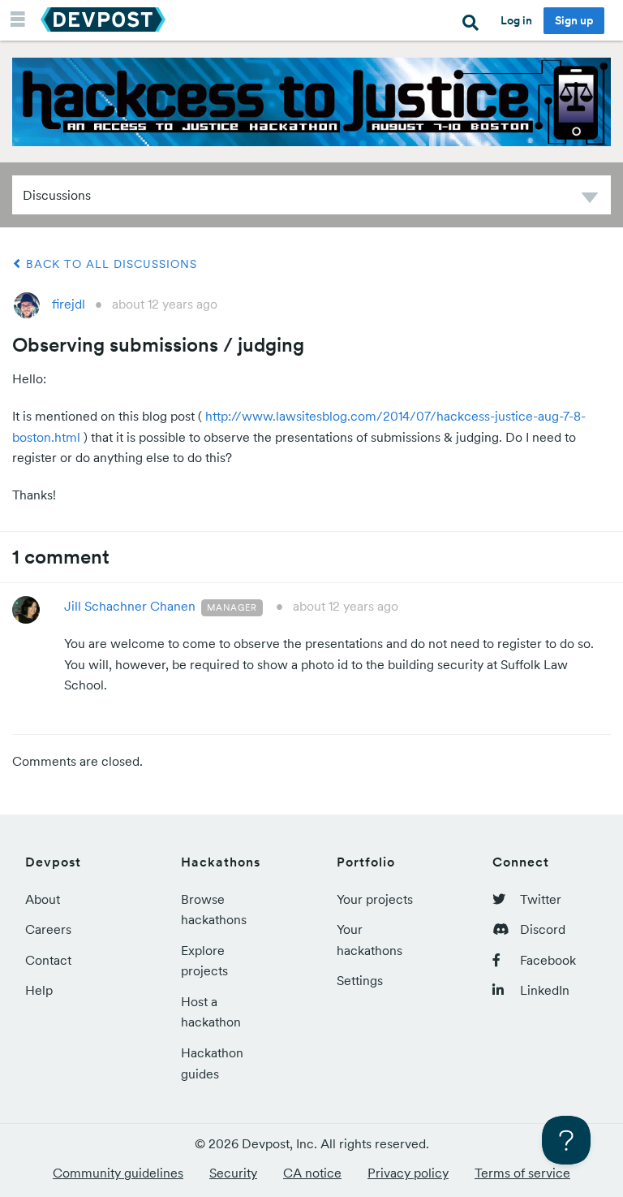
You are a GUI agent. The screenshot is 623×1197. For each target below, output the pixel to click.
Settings (360, 980)
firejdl (68, 304)
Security (233, 1173)
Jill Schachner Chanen (129, 606)
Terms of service (522, 1173)
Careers (48, 929)
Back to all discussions (109, 264)
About (42, 899)
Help (39, 990)
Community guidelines (118, 1173)
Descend (590, 200)
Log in (516, 20)
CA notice (312, 1173)
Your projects (375, 899)
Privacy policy (408, 1173)
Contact (48, 960)
